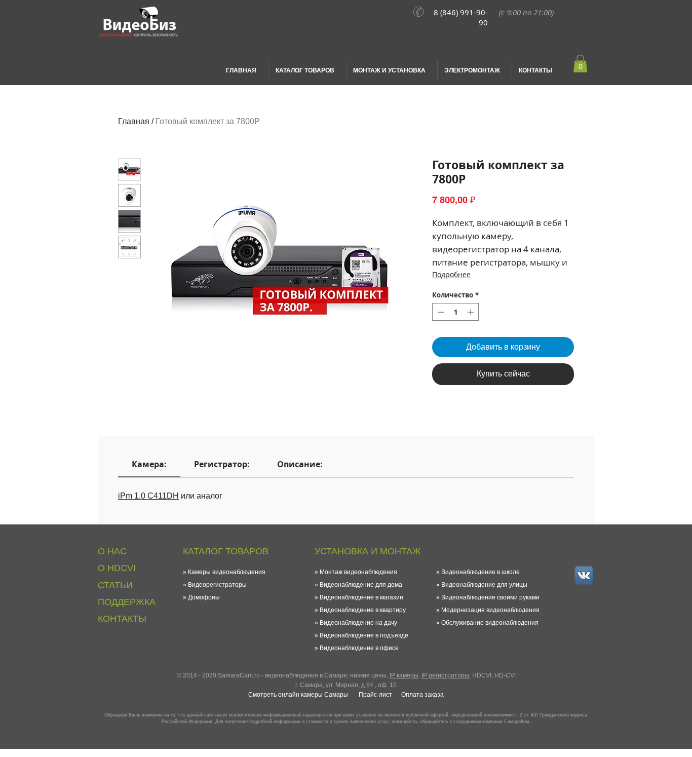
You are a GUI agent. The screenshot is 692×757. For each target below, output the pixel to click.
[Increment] (472, 312)
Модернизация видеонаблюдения (490, 610)
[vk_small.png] (584, 575)
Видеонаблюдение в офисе (359, 648)
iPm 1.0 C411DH (148, 495)
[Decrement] (440, 312)
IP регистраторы (445, 675)
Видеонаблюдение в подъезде (364, 635)
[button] (580, 63)
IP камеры (404, 675)
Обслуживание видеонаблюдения (490, 622)
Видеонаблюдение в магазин (361, 597)
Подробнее (451, 274)
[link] (149, 464)
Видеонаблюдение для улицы (484, 584)
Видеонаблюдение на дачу (358, 622)
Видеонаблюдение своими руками (490, 597)
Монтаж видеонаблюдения (358, 572)
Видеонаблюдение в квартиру (363, 610)
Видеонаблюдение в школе (480, 572)
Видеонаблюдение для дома (361, 584)
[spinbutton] (456, 312)
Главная (133, 121)
